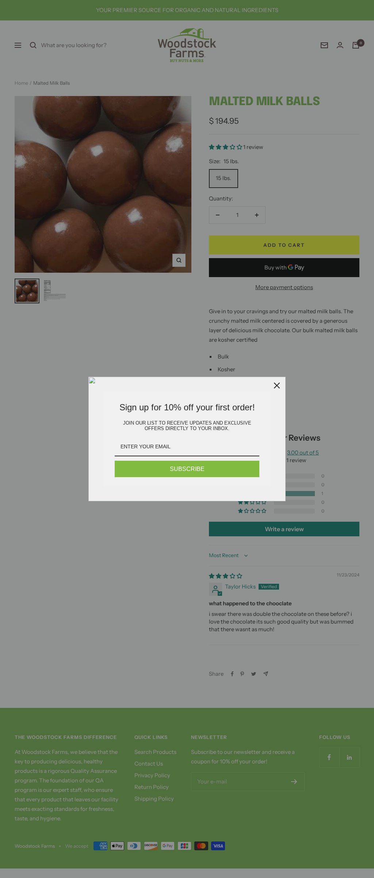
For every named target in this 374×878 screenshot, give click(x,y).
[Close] (277, 385)
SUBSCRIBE (187, 469)
